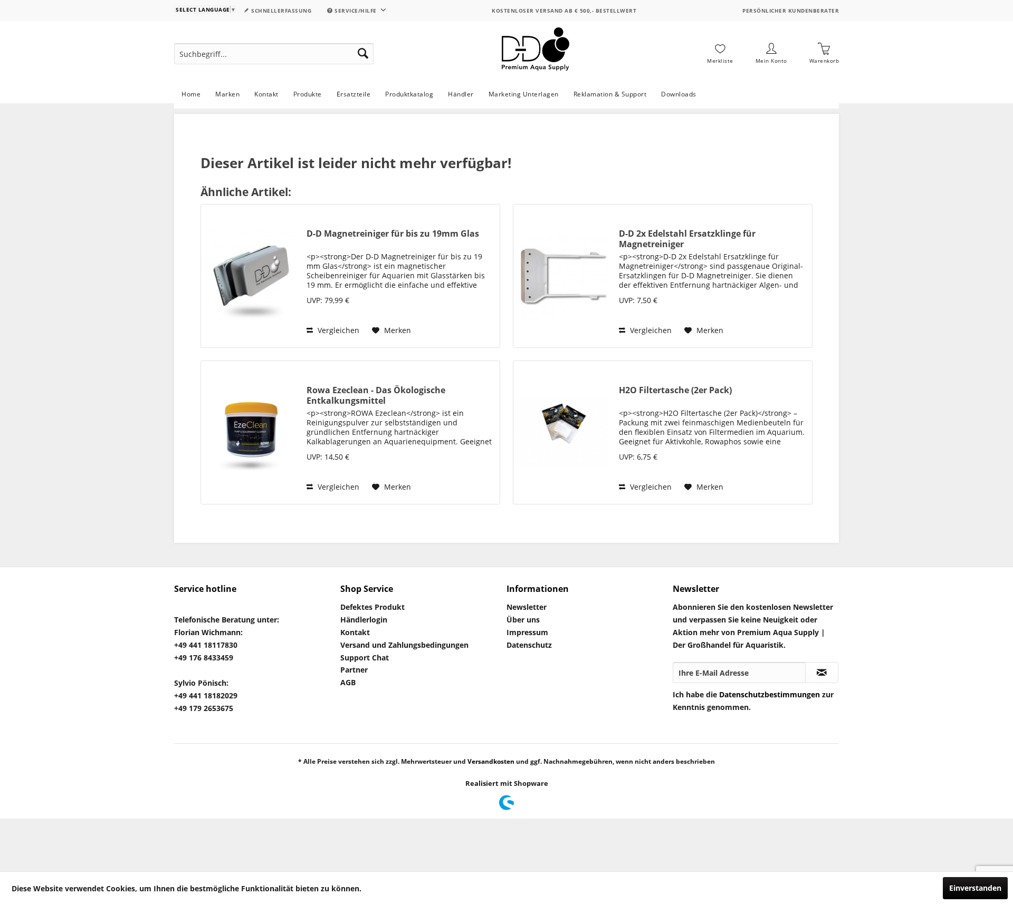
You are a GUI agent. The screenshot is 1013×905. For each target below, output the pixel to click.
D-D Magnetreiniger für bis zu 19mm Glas (393, 233)
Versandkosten (490, 761)
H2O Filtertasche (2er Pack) (675, 390)
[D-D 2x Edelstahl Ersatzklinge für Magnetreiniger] (563, 276)
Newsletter (526, 607)
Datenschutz (529, 645)
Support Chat (364, 658)
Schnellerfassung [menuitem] (281, 10)
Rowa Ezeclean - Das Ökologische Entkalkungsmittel (376, 395)
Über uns (523, 620)
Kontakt (355, 632)
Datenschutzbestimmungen (769, 694)
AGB (348, 682)
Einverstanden (975, 888)
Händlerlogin (363, 620)
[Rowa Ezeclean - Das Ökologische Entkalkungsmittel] (251, 432)
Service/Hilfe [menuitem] (356, 10)
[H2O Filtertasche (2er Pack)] (563, 432)
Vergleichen (337, 330)
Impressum (527, 632)
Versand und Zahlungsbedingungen (404, 645)
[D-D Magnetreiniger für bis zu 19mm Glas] (251, 276)
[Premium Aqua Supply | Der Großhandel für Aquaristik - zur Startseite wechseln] (535, 53)
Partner (354, 670)
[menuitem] (274, 53)
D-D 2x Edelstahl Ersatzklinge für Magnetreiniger (687, 238)
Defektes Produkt (372, 607)
